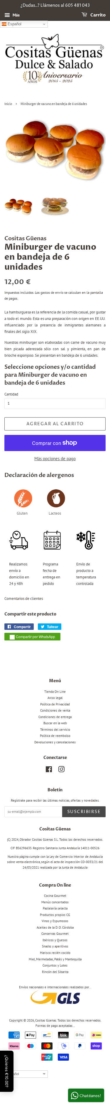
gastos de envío (51, 292)
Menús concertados (55, 902)
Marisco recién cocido (55, 953)
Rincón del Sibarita (55, 972)
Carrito (97, 15)
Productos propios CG (55, 915)
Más (15, 15)
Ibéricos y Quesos (55, 940)
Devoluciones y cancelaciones (55, 742)
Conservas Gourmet (55, 934)
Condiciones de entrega (55, 717)
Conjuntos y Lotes (55, 965)
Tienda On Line (55, 692)
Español (13, 24)
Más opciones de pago (55, 458)
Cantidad (11, 394)
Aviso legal (55, 698)
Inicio (8, 104)
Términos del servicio (55, 729)
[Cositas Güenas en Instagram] (61, 771)
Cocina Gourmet (55, 896)
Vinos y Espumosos (55, 921)
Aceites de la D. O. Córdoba (55, 927)
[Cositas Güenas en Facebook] (48, 771)
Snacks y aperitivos (55, 946)
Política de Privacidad (55, 704)
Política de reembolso (55, 736)
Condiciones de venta (55, 710)
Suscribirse (84, 812)
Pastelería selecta (55, 908)
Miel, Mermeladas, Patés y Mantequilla (55, 959)
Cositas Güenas (45, 1020)
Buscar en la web (55, 723)
